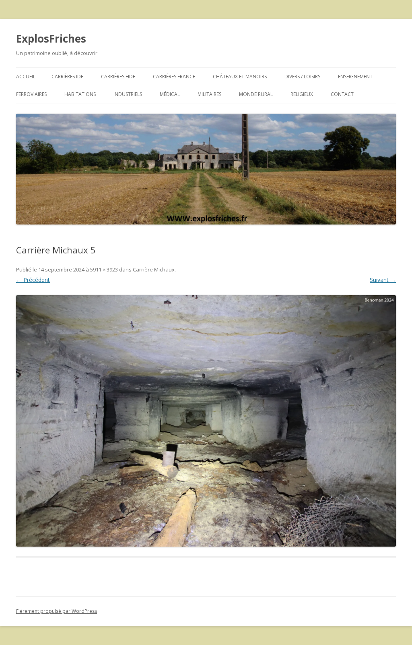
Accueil (25, 76)
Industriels (127, 94)
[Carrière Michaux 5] (206, 421)
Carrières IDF (67, 76)
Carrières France (174, 76)
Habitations (80, 94)
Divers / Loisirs (302, 76)
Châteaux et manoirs (240, 76)
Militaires (209, 94)
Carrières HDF (118, 76)
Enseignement (355, 76)
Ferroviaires (31, 94)
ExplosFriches (51, 38)
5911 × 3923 (104, 269)
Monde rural (256, 94)
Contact (342, 94)
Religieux (301, 94)
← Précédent (33, 280)
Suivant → (383, 280)
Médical (170, 94)
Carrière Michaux (154, 269)
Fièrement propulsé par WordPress (56, 611)
